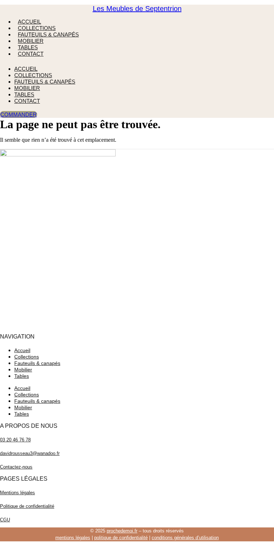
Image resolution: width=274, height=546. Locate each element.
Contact (31, 54)
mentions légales (72, 537)
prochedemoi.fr (122, 531)
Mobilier (31, 41)
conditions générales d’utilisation (185, 537)
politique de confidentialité (121, 537)
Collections (37, 28)
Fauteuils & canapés (48, 34)
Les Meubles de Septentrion (137, 8)
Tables (28, 47)
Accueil (29, 22)
